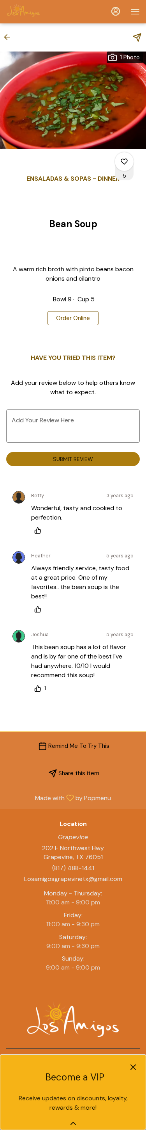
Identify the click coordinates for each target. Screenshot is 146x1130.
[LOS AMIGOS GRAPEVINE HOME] (41, 11)
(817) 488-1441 (73, 868)
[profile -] (115, 11)
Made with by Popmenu (58, 797)
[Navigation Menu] (135, 11)
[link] (73, 318)
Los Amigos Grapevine (73, 1019)
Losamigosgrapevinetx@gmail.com (73, 879)
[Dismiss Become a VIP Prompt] (133, 1067)
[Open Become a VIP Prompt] (73, 1123)
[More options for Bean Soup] (124, 161)
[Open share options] (137, 37)
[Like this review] (39, 530)
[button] (9, 37)
